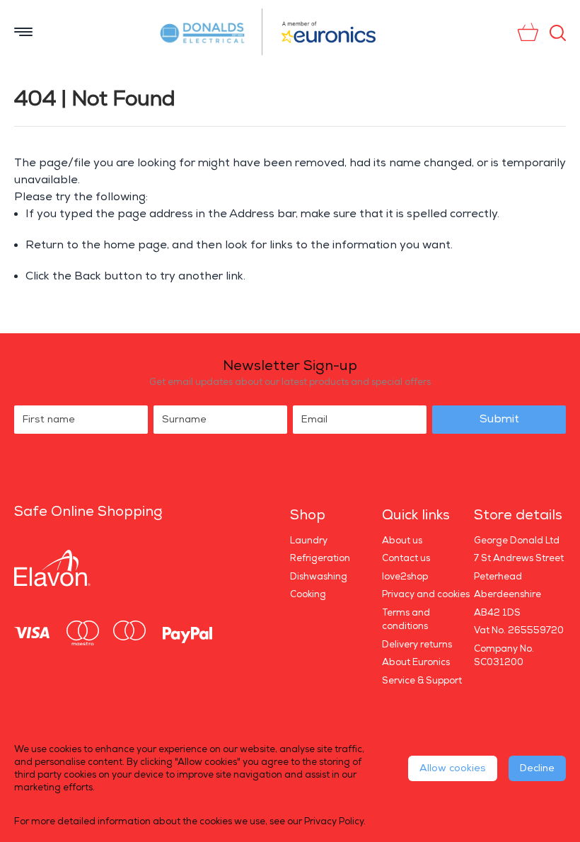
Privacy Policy (334, 821)
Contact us (406, 558)
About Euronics (416, 662)
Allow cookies (452, 768)
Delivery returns (417, 644)
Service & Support (422, 680)
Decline (537, 768)
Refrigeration (320, 558)
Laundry (308, 540)
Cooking (308, 594)
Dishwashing (318, 576)
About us (402, 540)
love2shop (405, 576)
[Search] (558, 33)
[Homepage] (209, 31)
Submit (499, 419)
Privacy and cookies (426, 594)
